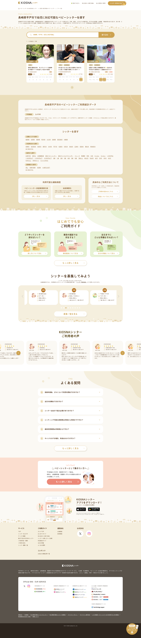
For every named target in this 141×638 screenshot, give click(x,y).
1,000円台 (110, 156)
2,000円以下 (39, 158)
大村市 (50, 146)
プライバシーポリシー (73, 614)
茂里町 (39, 167)
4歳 (68, 158)
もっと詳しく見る (70, 448)
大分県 (49, 139)
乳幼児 (92, 158)
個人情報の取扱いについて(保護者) (58, 614)
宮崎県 (54, 139)
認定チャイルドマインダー (65, 156)
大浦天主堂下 (46, 167)
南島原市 (92, 146)
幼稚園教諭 (40, 156)
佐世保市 (33, 146)
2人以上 (97, 156)
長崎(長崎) (33, 167)
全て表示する (29, 149)
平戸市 (55, 146)
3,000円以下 (48, 158)
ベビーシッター (58, 21)
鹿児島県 (60, 139)
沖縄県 (66, 139)
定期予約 (28, 156)
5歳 (72, 158)
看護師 (83, 156)
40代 (109, 158)
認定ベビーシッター (51, 156)
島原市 (39, 146)
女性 (92, 156)
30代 (105, 158)
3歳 (65, 158)
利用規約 (26, 614)
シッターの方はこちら (116, 3)
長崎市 (27, 146)
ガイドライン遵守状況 (85, 614)
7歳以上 (80, 158)
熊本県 (43, 139)
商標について (36, 616)
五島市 (76, 146)
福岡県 (27, 139)
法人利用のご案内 (101, 3)
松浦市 (61, 146)
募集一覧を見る (70, 314)
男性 (88, 156)
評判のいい (36, 160)
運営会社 (20, 614)
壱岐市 (71, 146)
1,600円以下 (29, 158)
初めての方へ (76, 3)
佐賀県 (33, 139)
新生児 (86, 158)
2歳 (61, 158)
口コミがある (44, 160)
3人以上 (103, 156)
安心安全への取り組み (88, 3)
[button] (61, 307)
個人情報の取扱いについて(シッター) (39, 614)
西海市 (82, 146)
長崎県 (38, 139)
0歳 (54, 158)
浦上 (27, 167)
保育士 (34, 156)
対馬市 (66, 146)
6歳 (76, 158)
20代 (100, 158)
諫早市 (45, 146)
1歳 (58, 158)
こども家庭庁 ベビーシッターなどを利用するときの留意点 (105, 614)
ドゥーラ (77, 156)
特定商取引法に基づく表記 (24, 616)
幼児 (96, 158)
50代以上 (28, 160)
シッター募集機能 (81, 282)
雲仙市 (87, 146)
